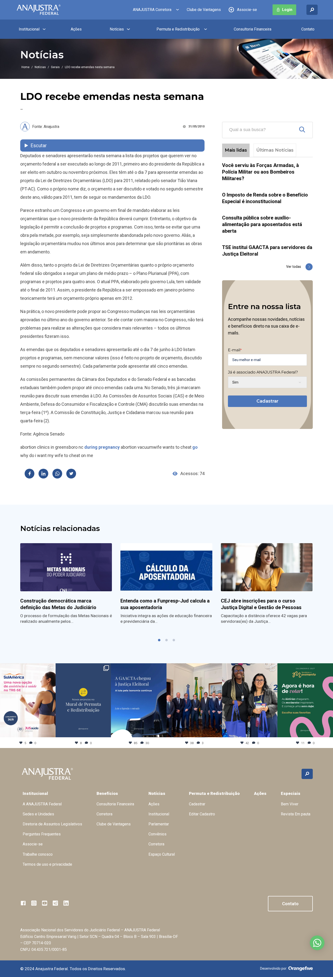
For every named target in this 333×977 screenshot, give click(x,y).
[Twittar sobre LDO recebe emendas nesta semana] (71, 473)
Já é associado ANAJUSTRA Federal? (263, 372)
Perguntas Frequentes (42, 834)
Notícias (117, 29)
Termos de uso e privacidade (47, 864)
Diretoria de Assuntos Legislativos (52, 824)
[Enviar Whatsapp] (57, 473)
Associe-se (247, 9)
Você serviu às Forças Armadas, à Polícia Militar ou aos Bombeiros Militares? (260, 171)
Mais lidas (236, 150)
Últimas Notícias (275, 150)
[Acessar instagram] (34, 903)
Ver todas (293, 267)
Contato (307, 29)
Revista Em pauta (295, 814)
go (195, 447)
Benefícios (107, 793)
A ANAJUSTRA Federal (42, 804)
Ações (76, 29)
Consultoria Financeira (252, 29)
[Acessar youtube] (45, 903)
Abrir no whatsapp (317, 942)
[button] (159, 640)
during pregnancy (102, 447)
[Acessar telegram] (55, 903)
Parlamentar (158, 824)
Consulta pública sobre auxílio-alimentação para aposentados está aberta (262, 224)
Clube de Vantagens (204, 9)
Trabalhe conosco (38, 854)
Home (25, 67)
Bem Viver (289, 804)
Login (287, 9)
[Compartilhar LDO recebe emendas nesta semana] (29, 473)
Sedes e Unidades (38, 814)
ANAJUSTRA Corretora (152, 9)
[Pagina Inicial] (38, 9)
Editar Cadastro (202, 814)
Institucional (29, 29)
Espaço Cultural (161, 854)
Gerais (55, 67)
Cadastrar (267, 401)
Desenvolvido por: (273, 968)
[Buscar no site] (312, 10)
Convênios (157, 834)
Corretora (104, 814)
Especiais (290, 793)
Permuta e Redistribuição (178, 29)
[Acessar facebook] (23, 903)
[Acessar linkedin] (66, 903)
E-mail (235, 350)
